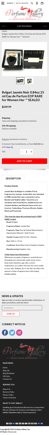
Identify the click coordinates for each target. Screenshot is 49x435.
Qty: (4, 151)
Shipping (5, 139)
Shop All (6, 370)
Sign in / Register (22, 3)
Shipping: (6, 118)
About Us (6, 389)
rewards (10, 3)
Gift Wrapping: (9, 125)
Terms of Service (9, 397)
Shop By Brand (8, 373)
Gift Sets (6, 376)
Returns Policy (8, 392)
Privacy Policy (8, 395)
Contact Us (7, 379)
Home (4, 31)
